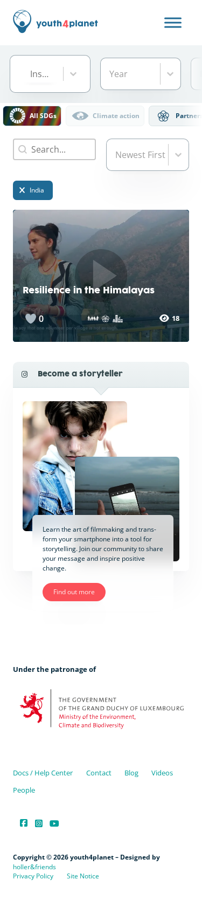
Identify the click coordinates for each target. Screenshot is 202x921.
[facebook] (23, 823)
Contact (99, 773)
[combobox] (40, 74)
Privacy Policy (33, 876)
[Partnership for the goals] (105, 318)
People (24, 790)
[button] (32, 116)
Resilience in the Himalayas (89, 291)
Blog (131, 773)
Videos (162, 773)
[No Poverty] (93, 318)
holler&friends (34, 866)
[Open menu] (173, 23)
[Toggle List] (73, 74)
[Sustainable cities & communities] (118, 318)
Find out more (74, 591)
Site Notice (83, 876)
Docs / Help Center (43, 773)
